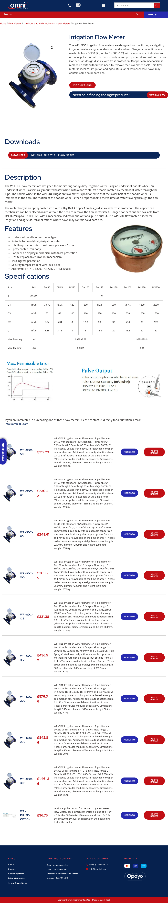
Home (3, 23)
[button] (103, 5)
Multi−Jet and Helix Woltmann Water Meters (46, 23)
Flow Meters (14, 23)
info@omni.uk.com (16, 424)
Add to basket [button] (154, 452)
